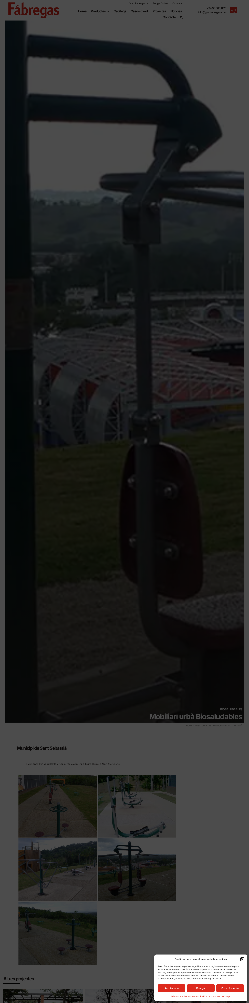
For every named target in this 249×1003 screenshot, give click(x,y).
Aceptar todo (171, 988)
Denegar (201, 988)
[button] (242, 959)
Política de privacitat (210, 996)
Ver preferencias (230, 988)
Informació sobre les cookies (185, 996)
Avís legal (226, 996)
